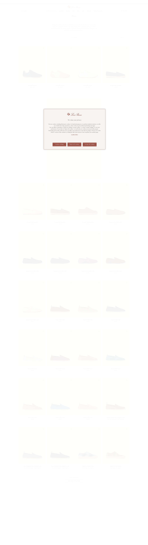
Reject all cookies (74, 144)
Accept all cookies (90, 144)
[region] (74, 129)
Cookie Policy (74, 134)
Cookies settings (59, 144)
